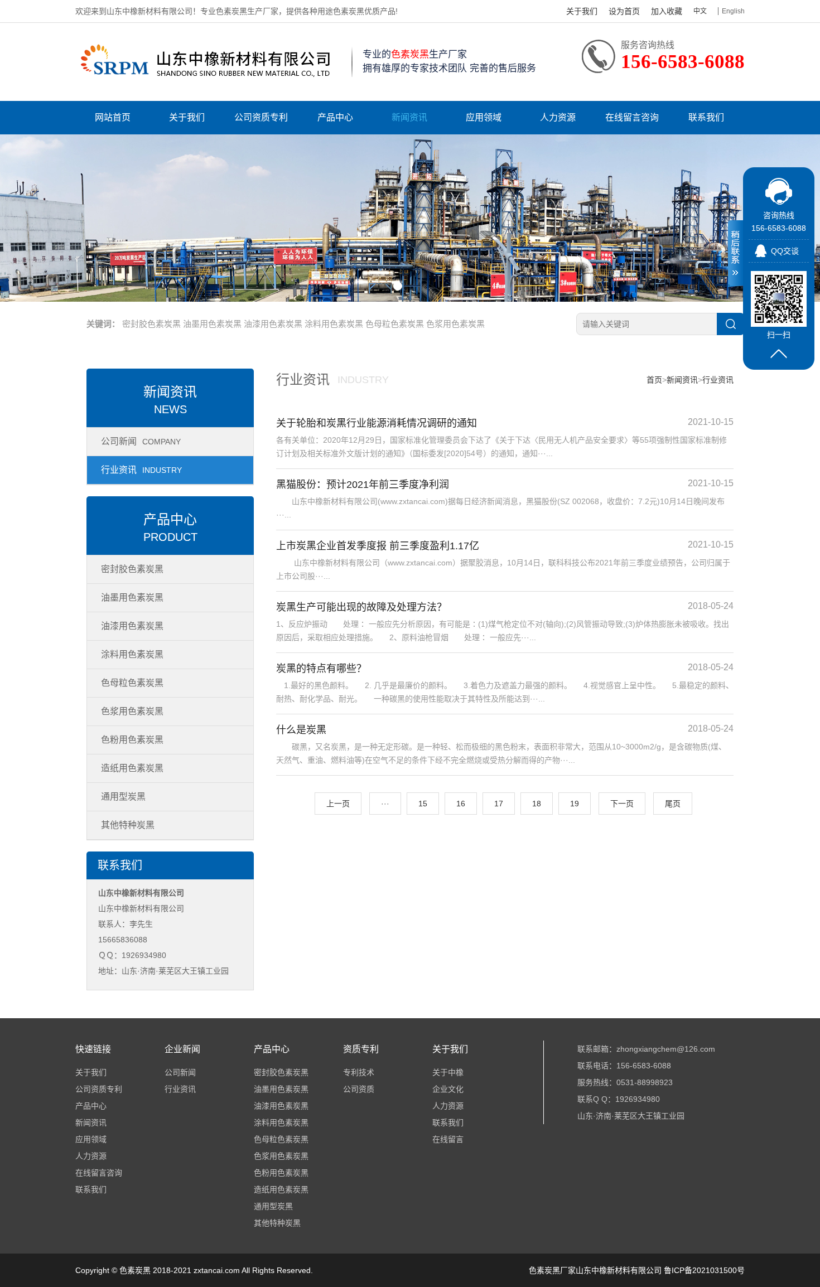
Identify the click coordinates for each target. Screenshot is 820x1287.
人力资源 (558, 117)
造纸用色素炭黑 (132, 768)
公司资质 (358, 1089)
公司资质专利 (261, 117)
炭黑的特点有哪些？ (321, 668)
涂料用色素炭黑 (334, 323)
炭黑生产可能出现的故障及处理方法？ (361, 607)
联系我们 (706, 117)
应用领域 (483, 117)
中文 (700, 11)
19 (574, 803)
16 (460, 803)
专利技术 (358, 1072)
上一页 (338, 803)
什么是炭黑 (301, 730)
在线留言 (448, 1139)
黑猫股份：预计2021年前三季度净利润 (362, 484)
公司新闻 (141, 441)
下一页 (622, 803)
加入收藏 (666, 11)
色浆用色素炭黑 (455, 323)
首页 (654, 379)
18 (536, 803)
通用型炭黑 (123, 796)
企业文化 (448, 1089)
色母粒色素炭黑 (394, 323)
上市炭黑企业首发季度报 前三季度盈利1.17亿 (377, 545)
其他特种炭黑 (128, 825)
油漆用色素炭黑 (273, 323)
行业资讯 (141, 470)
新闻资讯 (409, 117)
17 (498, 803)
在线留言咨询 (632, 117)
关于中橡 (448, 1072)
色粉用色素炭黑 (132, 739)
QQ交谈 (785, 250)
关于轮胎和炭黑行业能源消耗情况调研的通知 (376, 423)
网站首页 (113, 117)
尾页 (673, 803)
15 (422, 803)
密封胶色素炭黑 (151, 323)
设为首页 (624, 11)
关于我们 (581, 11)
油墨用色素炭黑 (212, 323)
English (733, 11)
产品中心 (335, 117)
